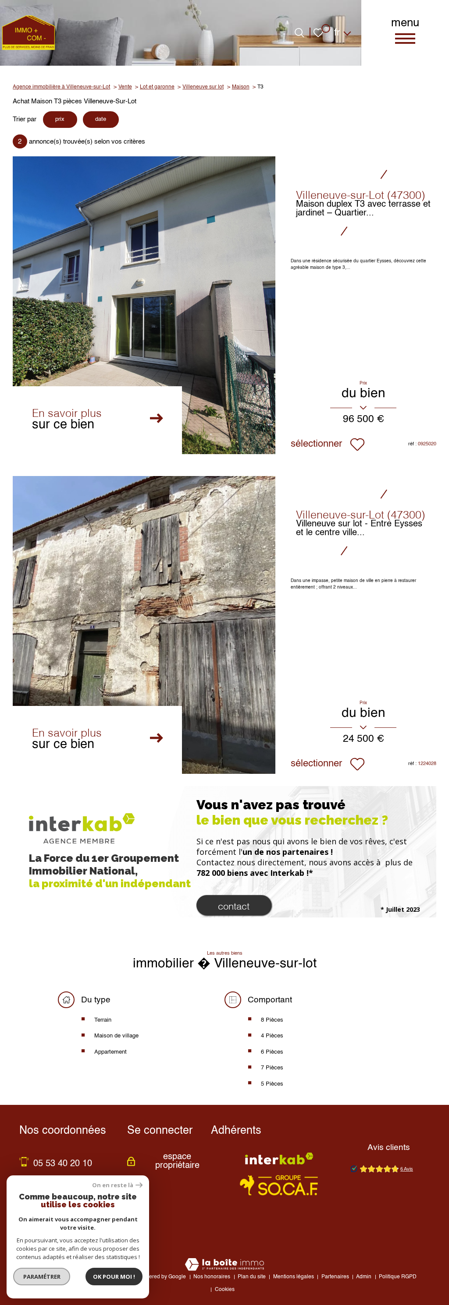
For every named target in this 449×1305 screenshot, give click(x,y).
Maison (240, 87)
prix (59, 119)
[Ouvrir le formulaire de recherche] (299, 33)
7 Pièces (272, 1068)
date (100, 119)
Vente (125, 87)
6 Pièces (272, 1052)
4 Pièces (272, 1036)
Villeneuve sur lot (203, 87)
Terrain (102, 1020)
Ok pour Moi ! (114, 1276)
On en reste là (112, 1185)
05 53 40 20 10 (62, 1164)
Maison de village (116, 1036)
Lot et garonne (157, 87)
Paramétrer (42, 1276)
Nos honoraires (211, 1277)
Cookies (225, 1289)
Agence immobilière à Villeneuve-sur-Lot (61, 87)
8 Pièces (272, 1020)
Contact (233, 905)
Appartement (110, 1052)
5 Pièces (272, 1084)
